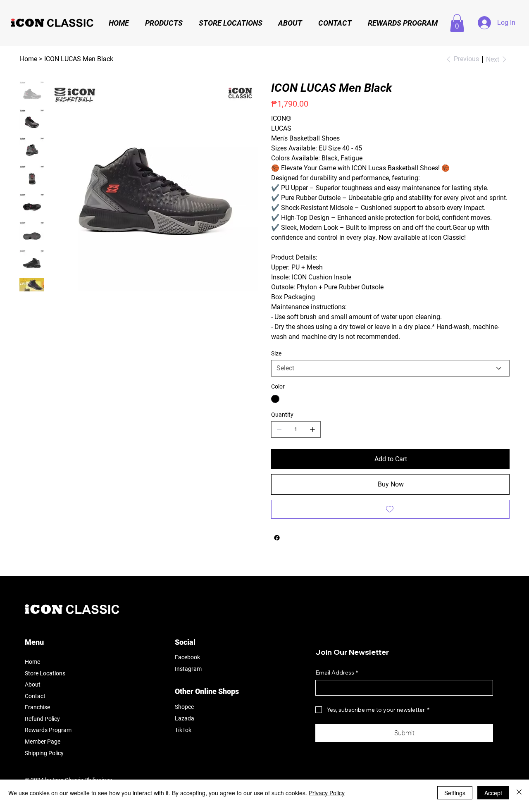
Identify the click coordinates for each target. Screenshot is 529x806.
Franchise (37, 707)
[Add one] (312, 429)
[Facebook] (277, 538)
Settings (454, 793)
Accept (493, 793)
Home (32, 661)
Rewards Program (48, 730)
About (33, 684)
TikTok (183, 730)
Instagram (188, 668)
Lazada (184, 718)
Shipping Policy (44, 753)
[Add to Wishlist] (390, 509)
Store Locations (45, 673)
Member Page (42, 741)
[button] (457, 23)
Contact (35, 696)
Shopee (184, 706)
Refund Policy (42, 718)
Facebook (187, 657)
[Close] (519, 792)
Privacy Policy (327, 793)
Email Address (336, 672)
